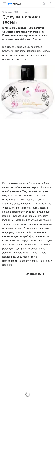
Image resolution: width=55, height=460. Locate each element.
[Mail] (10, 3)
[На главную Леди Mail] (16, 3)
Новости (26, 12)
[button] (27, 92)
